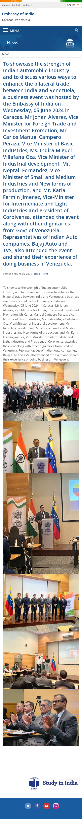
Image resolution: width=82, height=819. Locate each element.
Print (45, 274)
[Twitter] (28, 806)
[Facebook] (37, 806)
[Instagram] (56, 806)
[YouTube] (46, 806)
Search (76, 30)
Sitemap (6, 4)
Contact (16, 4)
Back (37, 274)
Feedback (27, 4)
